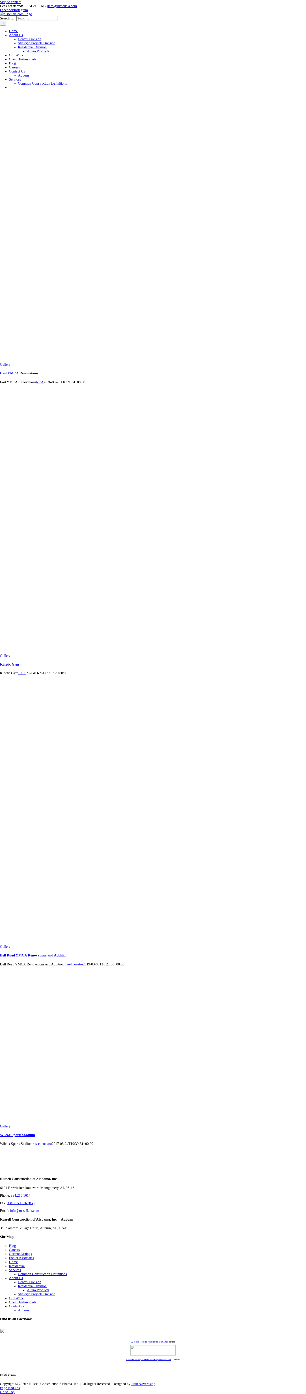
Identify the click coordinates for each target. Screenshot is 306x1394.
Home (13, 1262)
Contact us (16, 1306)
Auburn (23, 1310)
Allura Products (38, 1290)
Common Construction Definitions (42, 1274)
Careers (14, 1250)
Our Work (16, 1298)
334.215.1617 (20, 1195)
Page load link (10, 1388)
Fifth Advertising (143, 1384)
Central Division (29, 1282)
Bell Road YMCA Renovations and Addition (33, 955)
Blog (12, 1246)
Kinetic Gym (9, 664)
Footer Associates (21, 1258)
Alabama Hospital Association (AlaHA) (149, 1342)
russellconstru (73, 964)
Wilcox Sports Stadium (17, 1135)
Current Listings (20, 1254)
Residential (17, 1266)
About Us (16, 1278)
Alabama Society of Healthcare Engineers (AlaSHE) (149, 1359)
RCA (40, 382)
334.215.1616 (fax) (20, 1203)
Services (15, 1270)
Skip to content (10, 2)
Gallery (5, 364)
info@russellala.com (62, 6)
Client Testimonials (22, 1302)
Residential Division (32, 1286)
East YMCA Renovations (19, 373)
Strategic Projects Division (36, 1294)
